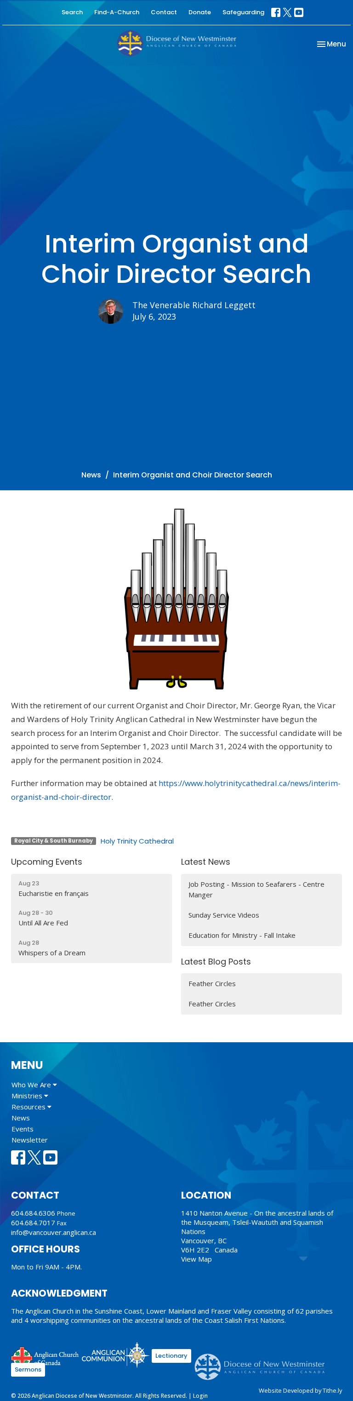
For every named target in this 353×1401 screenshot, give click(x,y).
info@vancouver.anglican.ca (53, 1232)
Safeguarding (243, 12)
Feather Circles (212, 983)
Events (22, 1128)
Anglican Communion (115, 1355)
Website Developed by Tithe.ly (300, 1390)
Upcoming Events (46, 861)
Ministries (27, 1095)
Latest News (205, 861)
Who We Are (32, 1084)
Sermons (28, 1369)
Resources (29, 1106)
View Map (196, 1258)
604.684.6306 (33, 1212)
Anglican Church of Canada (45, 1356)
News (91, 475)
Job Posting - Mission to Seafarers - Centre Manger (256, 889)
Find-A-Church (116, 12)
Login (200, 1396)
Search (72, 12)
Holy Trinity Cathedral (137, 841)
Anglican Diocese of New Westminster (263, 1362)
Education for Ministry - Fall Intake (242, 935)
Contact (164, 12)
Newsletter (29, 1139)
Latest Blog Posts (216, 961)
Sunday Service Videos (223, 914)
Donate (199, 12)
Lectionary (171, 1355)
